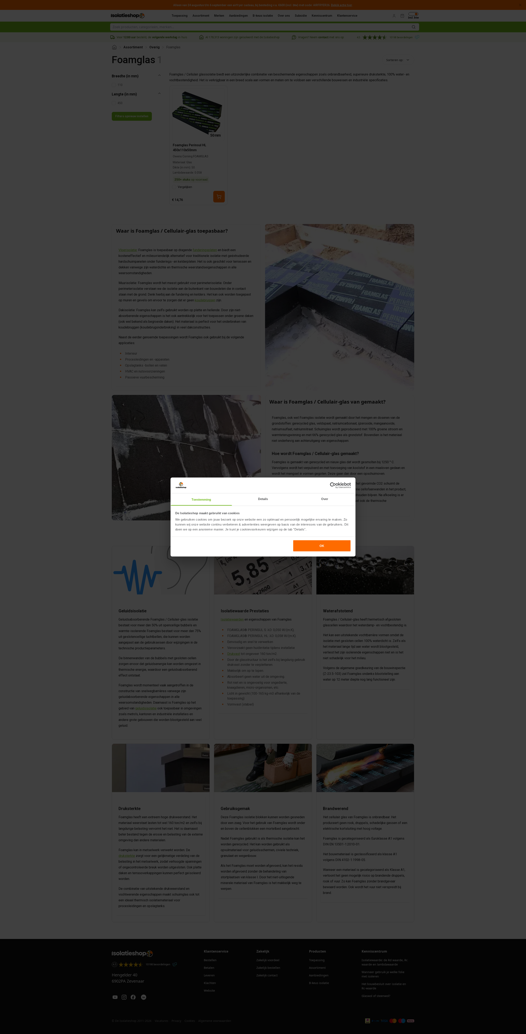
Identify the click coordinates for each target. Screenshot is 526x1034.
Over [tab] (324, 499)
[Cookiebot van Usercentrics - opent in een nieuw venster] (333, 485)
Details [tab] (263, 499)
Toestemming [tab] (201, 499)
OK (322, 545)
